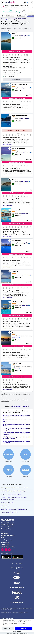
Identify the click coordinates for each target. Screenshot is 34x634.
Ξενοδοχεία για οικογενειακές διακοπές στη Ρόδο (14, 488)
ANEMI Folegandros (18, 149)
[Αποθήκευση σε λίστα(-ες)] (9, 33)
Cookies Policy (9, 633)
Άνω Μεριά (26, 275)
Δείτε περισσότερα (16, 79)
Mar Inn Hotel (16, 240)
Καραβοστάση (25, 88)
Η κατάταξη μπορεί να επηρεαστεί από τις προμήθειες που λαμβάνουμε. (16, 29)
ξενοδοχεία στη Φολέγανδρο (20, 406)
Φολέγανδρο (24, 35)
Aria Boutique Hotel (18, 302)
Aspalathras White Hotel (20, 115)
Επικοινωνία (5, 542)
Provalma (15, 271)
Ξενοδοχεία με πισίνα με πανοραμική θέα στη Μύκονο (16, 424)
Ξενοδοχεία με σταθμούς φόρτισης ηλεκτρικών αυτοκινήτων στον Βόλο (14, 498)
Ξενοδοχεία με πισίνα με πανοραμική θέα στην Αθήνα (17, 420)
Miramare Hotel (17, 210)
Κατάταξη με (20, 15)
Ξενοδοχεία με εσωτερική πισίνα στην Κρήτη (13, 491)
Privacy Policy (15, 633)
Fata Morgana (16, 363)
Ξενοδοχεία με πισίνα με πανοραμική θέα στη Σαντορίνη (16, 416)
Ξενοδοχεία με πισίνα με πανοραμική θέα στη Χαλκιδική (16, 433)
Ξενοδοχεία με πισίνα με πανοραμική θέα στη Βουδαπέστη (16, 441)
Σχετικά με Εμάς (6, 529)
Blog (2, 537)
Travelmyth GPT (5, 544)
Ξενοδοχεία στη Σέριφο (7, 502)
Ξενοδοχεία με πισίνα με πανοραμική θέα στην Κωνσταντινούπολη (17, 437)
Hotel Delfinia (4, 506)
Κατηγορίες (4, 533)
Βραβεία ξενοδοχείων (7, 535)
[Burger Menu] (2, 2)
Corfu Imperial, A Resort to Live (9, 512)
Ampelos (14, 179)
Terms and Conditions (23, 633)
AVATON (14, 33)
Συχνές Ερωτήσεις (6, 540)
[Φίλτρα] (2, 15)
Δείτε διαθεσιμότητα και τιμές (17, 51)
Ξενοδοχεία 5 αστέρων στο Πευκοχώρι (11, 494)
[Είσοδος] (31, 2)
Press (2, 531)
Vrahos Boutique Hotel (19, 84)
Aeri (13, 332)
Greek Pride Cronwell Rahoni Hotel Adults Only (14, 509)
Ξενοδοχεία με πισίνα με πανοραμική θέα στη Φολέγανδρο (16, 429)
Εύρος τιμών (9, 15)
